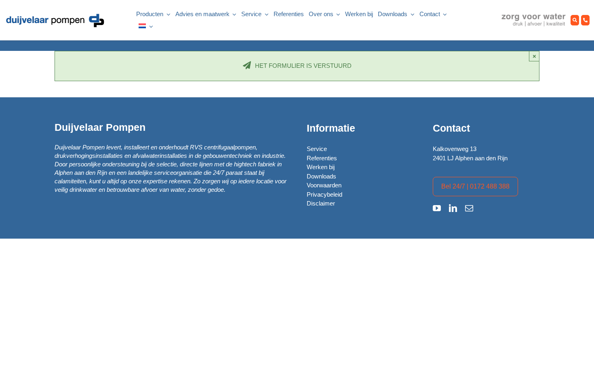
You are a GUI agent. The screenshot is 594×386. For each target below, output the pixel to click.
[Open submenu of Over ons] (337, 14)
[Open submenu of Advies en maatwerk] (233, 14)
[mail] (469, 208)
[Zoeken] (575, 20)
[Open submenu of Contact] (443, 14)
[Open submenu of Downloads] (411, 14)
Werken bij (321, 167)
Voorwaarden (324, 185)
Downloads (321, 176)
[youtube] (437, 208)
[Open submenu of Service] (265, 14)
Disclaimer (321, 203)
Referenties (322, 158)
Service (317, 148)
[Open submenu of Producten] (167, 14)
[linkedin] (453, 208)
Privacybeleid (324, 194)
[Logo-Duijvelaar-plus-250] (54, 15)
